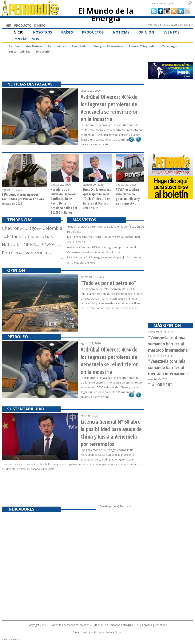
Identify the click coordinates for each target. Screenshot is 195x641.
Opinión (146, 32)
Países (67, 32)
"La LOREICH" (160, 384)
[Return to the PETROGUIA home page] (30, 14)
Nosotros (42, 32)
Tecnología (169, 46)
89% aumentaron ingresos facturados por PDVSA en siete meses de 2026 (23, 199)
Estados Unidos (23, 236)
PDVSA (47, 244)
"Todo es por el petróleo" (108, 283)
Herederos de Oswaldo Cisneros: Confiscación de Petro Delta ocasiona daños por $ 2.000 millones (64, 201)
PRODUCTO (23, 25)
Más (61, 258)
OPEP (29, 244)
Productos (93, 32)
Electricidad (80, 46)
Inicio (18, 32)
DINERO (40, 25)
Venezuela (36, 252)
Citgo (31, 228)
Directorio (43, 51)
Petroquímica (57, 46)
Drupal (17, 639)
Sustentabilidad (19, 51)
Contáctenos (25, 39)
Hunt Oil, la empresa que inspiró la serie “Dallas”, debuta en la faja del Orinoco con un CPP (97, 198)
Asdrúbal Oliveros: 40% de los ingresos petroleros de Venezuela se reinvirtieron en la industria (110, 108)
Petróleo (15, 46)
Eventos (171, 32)
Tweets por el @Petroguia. (115, 506)
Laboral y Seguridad (142, 46)
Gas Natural (34, 46)
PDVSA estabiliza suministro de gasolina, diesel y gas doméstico (128, 196)
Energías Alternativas (109, 46)
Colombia (52, 228)
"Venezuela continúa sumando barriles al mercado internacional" (169, 343)
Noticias (121, 32)
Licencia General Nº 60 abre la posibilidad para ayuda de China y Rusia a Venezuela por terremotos (111, 433)
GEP (9, 25)
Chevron (11, 228)
